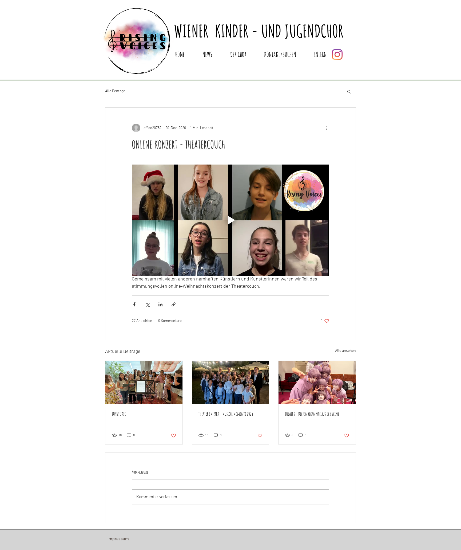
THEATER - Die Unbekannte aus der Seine (312, 414)
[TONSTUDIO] (143, 382)
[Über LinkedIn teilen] (160, 304)
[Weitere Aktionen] (326, 128)
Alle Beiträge (115, 91)
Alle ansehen (345, 351)
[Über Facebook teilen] (134, 304)
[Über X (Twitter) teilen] (147, 304)
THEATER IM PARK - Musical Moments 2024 (225, 414)
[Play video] (230, 220)
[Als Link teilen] (173, 304)
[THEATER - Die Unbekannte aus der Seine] (317, 382)
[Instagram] (337, 54)
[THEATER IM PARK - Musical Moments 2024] (230, 382)
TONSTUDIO (119, 414)
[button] (349, 91)
